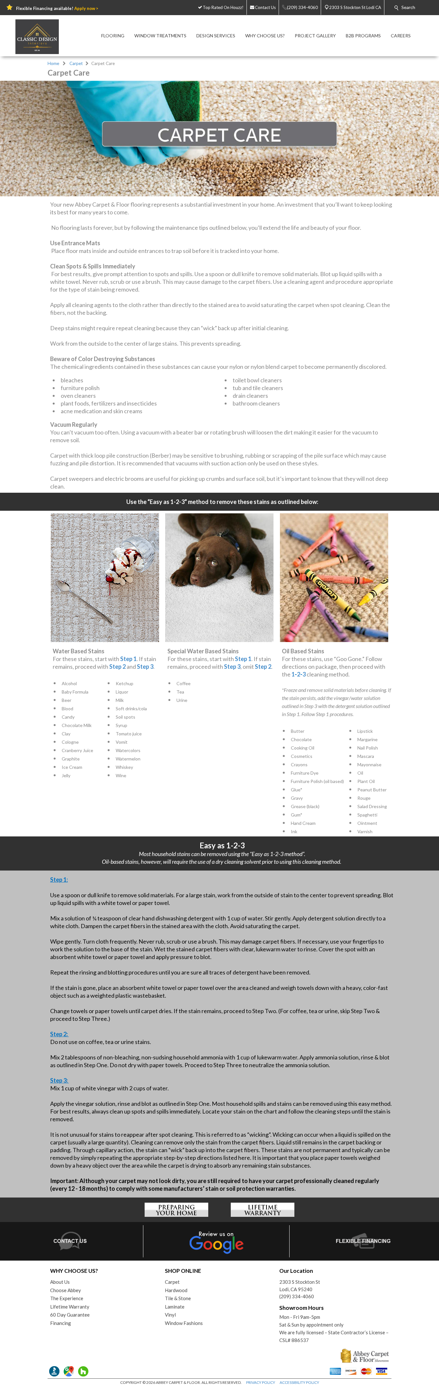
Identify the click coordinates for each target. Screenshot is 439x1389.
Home (53, 63)
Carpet (76, 63)
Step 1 (128, 658)
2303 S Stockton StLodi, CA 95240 (299, 1285)
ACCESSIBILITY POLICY (299, 1382)
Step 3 (145, 666)
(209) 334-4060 (296, 1296)
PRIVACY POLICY (260, 1382)
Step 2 (117, 666)
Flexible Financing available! (57, 8)
